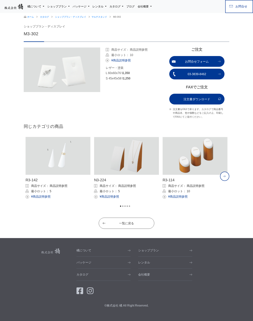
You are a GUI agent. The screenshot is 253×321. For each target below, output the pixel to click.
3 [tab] (125, 206)
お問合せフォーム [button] (197, 61)
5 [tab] (129, 206)
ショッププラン (148, 250)
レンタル (144, 262)
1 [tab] (120, 206)
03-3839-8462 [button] (197, 74)
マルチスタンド (99, 17)
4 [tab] (127, 206)
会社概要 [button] (143, 6)
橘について (83, 250)
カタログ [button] (115, 6)
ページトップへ (250, 312)
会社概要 (144, 274)
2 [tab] (122, 206)
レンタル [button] (98, 6)
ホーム (30, 17)
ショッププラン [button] (57, 6)
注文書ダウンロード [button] (197, 99)
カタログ (44, 17)
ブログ (130, 6)
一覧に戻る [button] (126, 223)
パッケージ (83, 262)
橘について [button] (34, 6)
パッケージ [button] (80, 6)
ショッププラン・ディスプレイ (70, 17)
